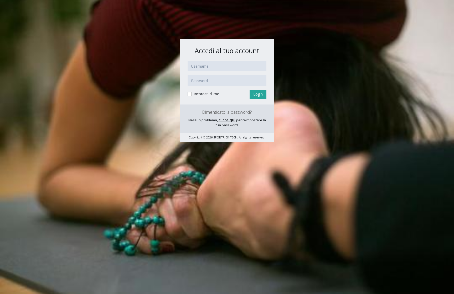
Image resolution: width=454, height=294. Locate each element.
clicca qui (227, 119)
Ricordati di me (206, 93)
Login (258, 94)
